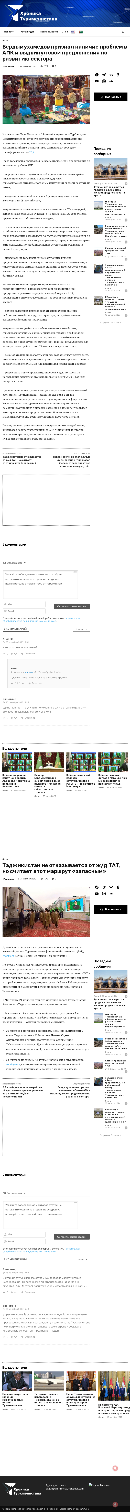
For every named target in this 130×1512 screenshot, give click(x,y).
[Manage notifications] (115, 1504)
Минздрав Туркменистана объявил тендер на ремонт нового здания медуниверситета (115, 208)
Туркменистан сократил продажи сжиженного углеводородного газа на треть (109, 191)
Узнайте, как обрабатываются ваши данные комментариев (41, 619)
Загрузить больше (109, 322)
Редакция (8, 66)
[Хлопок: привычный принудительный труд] (98, 251)
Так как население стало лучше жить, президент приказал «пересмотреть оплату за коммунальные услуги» (70, 461)
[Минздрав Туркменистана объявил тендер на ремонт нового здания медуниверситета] (98, 205)
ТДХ (31, 152)
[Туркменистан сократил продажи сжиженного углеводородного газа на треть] (110, 169)
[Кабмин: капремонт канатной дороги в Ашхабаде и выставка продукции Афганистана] (17, 762)
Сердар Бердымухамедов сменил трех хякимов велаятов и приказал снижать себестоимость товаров (47, 784)
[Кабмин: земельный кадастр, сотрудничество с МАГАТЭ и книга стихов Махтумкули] (81, 762)
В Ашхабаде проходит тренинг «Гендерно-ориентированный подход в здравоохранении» (115, 303)
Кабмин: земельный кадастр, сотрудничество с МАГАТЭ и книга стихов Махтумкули (80, 781)
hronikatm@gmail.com (71, 1488)
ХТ (106, 257)
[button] (123, 31)
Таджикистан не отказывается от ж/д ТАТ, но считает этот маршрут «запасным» (22, 459)
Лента (5, 41)
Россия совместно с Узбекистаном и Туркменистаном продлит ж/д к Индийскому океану (116, 231)
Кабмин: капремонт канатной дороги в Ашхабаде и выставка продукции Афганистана (16, 781)
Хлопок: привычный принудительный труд (115, 250)
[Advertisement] (46, 500)
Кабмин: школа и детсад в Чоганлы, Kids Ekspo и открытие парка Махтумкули (112, 779)
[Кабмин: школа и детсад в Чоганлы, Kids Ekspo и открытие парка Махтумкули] (113, 762)
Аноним (29, 672)
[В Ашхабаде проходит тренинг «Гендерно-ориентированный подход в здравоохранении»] (98, 300)
